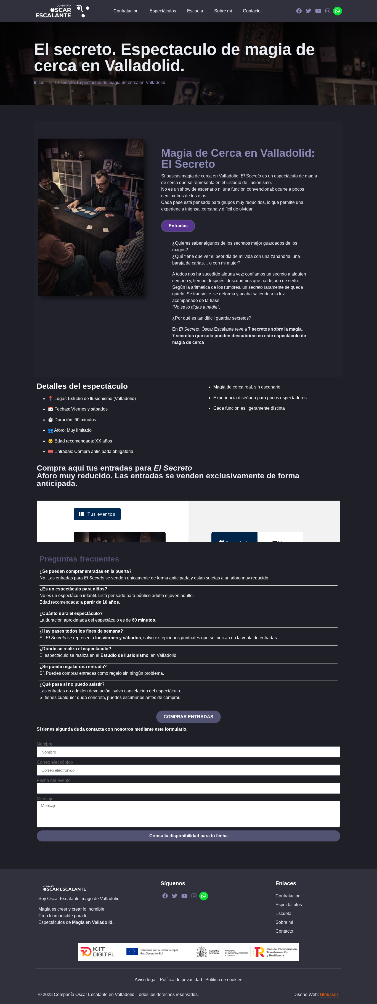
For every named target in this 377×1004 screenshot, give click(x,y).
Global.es (329, 994)
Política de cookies (223, 979)
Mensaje (45, 799)
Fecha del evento (54, 780)
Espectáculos (163, 11)
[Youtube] (318, 11)
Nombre (44, 744)
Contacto (252, 11)
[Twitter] (308, 11)
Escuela (195, 11)
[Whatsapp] (337, 11)
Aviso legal (145, 979)
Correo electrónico (55, 762)
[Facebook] (298, 11)
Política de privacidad (181, 979)
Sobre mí (223, 11)
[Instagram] (327, 11)
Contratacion (126, 11)
